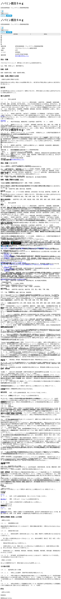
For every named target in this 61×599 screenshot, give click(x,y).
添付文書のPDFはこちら (22, 56)
